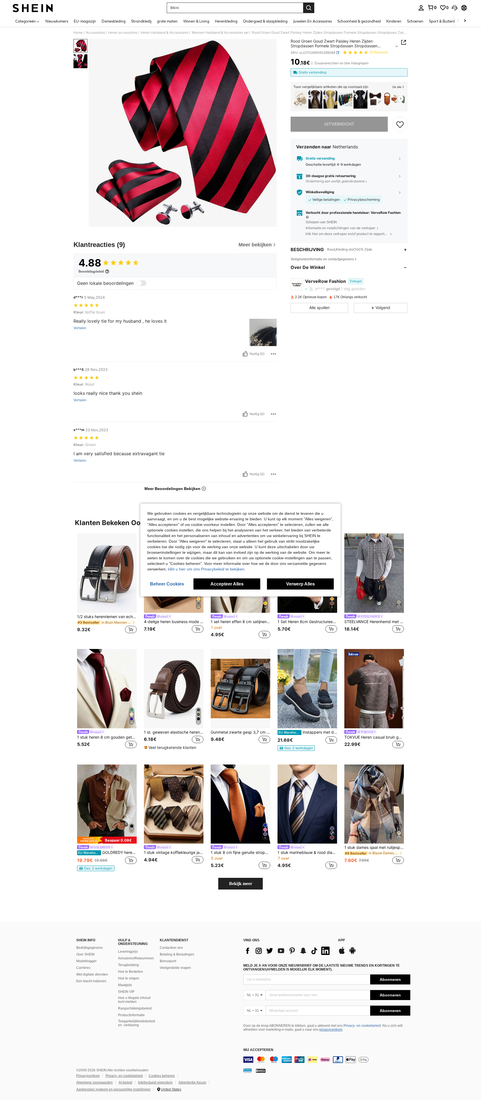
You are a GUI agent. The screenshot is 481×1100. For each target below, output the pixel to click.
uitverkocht (339, 124)
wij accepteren (258, 1050)
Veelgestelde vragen (175, 968)
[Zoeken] (308, 8)
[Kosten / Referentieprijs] (311, 63)
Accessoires (95, 33)
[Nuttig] (245, 354)
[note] (171, 747)
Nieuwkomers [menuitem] (56, 21)
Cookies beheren (162, 1076)
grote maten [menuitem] (167, 21)
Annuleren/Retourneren (136, 958)
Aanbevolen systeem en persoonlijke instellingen (113, 1089)
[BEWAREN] (400, 124)
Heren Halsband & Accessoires (164, 33)
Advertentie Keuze (192, 1082)
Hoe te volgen (128, 978)
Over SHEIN (85, 954)
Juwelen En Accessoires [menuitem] (312, 21)
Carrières (83, 968)
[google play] (352, 953)
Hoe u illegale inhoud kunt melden (134, 1000)
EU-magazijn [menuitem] (85, 21)
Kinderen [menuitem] (393, 21)
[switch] (141, 283)
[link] (432, 7)
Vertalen (79, 328)
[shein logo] (33, 8)
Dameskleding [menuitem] (114, 21)
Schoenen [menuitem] (415, 21)
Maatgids (125, 985)
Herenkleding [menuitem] (226, 21)
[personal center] (421, 7)
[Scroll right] (465, 21)
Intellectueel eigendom (155, 1082)
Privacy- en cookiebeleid (362, 1026)
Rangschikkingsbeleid (135, 1008)
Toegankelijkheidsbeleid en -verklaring (136, 1023)
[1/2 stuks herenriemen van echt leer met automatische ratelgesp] (107, 573)
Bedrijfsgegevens (89, 948)
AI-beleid (125, 1082)
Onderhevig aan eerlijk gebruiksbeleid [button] (335, 181)
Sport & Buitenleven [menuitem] (446, 21)
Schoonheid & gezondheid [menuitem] (359, 21)
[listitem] (300, 99)
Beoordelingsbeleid (91, 271)
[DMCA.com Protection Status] (261, 1070)
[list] (287, 951)
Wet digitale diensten (92, 974)
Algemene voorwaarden (94, 1082)
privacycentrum (330, 1030)
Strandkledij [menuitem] (141, 21)
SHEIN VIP (126, 992)
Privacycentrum (88, 1076)
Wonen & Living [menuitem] (196, 21)
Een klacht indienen (91, 981)
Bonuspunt (168, 961)
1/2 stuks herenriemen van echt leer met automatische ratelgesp (107, 616)
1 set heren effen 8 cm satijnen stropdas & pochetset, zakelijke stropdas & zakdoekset (240, 621)
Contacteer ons (171, 948)
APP (341, 940)
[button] (454, 7)
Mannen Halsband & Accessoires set (220, 33)
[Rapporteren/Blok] (273, 354)
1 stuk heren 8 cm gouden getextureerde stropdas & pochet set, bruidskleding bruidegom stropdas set (107, 737)
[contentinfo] (326, 1059)
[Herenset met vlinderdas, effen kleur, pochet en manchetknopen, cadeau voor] (375, 99)
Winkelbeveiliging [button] (320, 192)
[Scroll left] (458, 21)
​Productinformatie (131, 1015)
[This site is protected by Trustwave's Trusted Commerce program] (247, 1070)
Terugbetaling (128, 965)
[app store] (342, 953)
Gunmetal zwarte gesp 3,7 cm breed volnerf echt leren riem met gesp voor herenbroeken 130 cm (240, 732)
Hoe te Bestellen (130, 972)
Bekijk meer (240, 883)
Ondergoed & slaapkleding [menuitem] (265, 21)
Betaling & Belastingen (177, 954)
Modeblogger (86, 961)
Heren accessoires (122, 33)
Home (78, 33)
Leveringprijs (128, 952)
